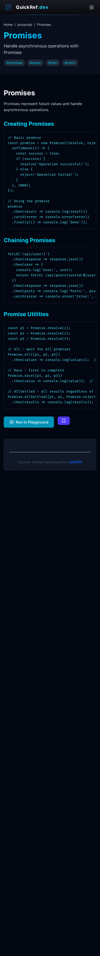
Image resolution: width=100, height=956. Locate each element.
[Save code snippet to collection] (64, 421)
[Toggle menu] (91, 7)
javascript (24, 24)
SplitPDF (75, 462)
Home (8, 24)
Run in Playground (32, 422)
